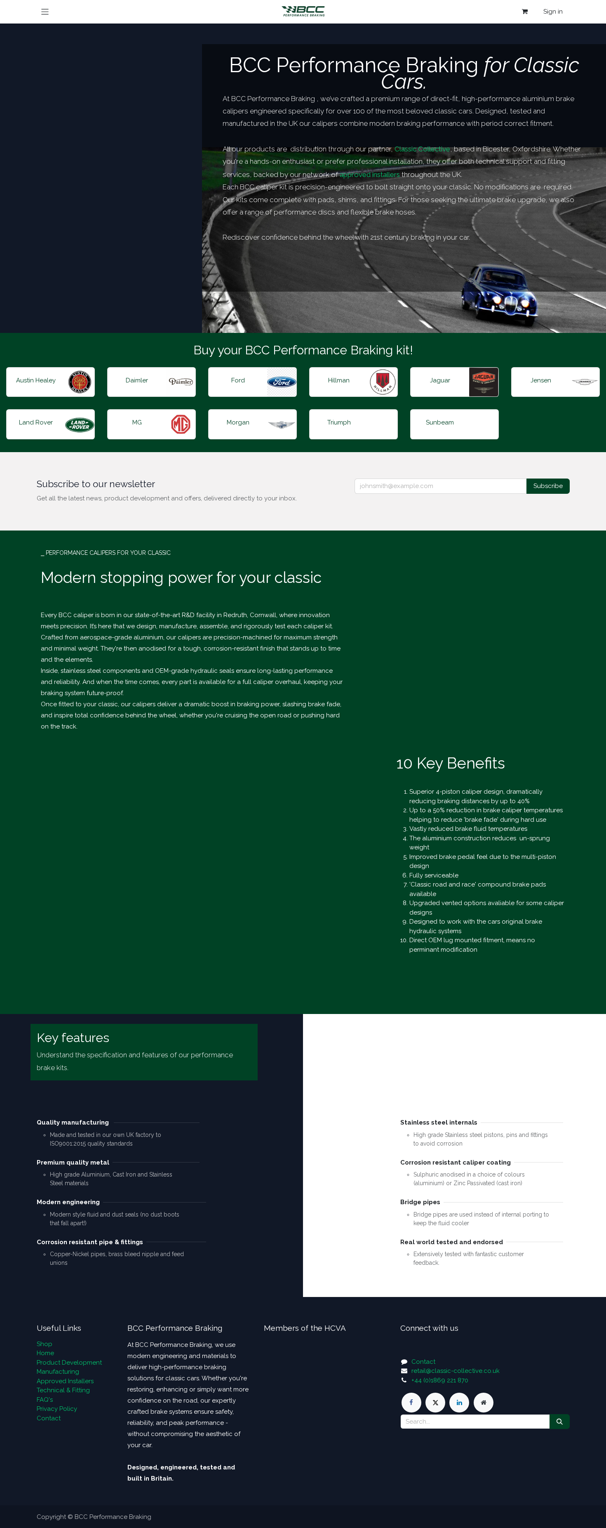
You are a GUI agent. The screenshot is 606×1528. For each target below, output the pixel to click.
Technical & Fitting (63, 1390)
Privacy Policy (57, 1408)
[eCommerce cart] (525, 11)
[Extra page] (483, 1402)
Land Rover (36, 422)
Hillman (339, 380)
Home (45, 1353)
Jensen (541, 380)
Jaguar (440, 380)
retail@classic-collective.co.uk (455, 1371)
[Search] (560, 1421)
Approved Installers (65, 1381)
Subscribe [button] (548, 486)
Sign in (553, 11)
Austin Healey (36, 380)
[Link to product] (79, 382)
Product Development (69, 1362)
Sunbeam (440, 422)
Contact (49, 1418)
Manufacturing (58, 1371)
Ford (238, 380)
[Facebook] (411, 1402)
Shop (44, 1344)
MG (137, 422)
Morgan (238, 422)
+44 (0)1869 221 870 (439, 1380)
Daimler (137, 380)
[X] (435, 1402)
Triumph (339, 422)
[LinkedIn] (459, 1402)
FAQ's (45, 1399)
